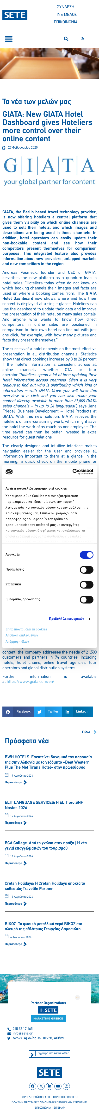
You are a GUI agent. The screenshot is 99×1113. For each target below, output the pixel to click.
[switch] (86, 570)
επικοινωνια (43, 1107)
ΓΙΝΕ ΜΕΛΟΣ (66, 15)
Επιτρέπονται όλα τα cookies (26, 629)
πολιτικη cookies (64, 1097)
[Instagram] (66, 1086)
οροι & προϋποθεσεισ (36, 1097)
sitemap (59, 1107)
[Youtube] (58, 1086)
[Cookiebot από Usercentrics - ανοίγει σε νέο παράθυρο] (72, 472)
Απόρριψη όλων (17, 642)
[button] (8, 39)
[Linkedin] (49, 1086)
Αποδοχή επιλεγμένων (22, 635)
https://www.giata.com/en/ (30, 682)
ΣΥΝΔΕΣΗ (65, 7)
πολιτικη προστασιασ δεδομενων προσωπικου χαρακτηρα (49, 1102)
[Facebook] (32, 1086)
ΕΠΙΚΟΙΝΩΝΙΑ (66, 22)
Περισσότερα (14, 782)
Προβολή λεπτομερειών (66, 619)
